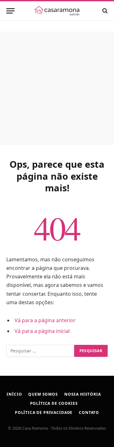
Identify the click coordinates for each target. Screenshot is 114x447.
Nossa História (82, 394)
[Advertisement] (57, 88)
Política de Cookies (54, 403)
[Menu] (10, 11)
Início (14, 394)
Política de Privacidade (44, 412)
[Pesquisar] (104, 11)
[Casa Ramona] (57, 11)
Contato (89, 412)
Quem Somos (43, 394)
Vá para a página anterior (45, 320)
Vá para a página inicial (42, 331)
